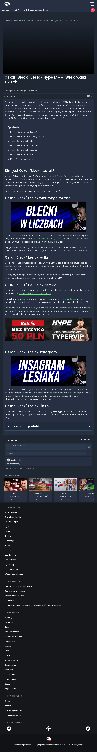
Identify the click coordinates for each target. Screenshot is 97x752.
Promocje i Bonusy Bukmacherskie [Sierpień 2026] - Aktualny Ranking (33, 605)
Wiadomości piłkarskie (14, 574)
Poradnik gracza (11, 600)
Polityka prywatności (13, 710)
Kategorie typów (11, 660)
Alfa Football (10, 674)
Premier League (11, 522)
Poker (7, 651)
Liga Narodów (10, 555)
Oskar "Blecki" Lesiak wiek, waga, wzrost (27, 136)
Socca (7, 684)
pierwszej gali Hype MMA (51, 238)
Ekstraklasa (9, 545)
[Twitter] (88, 728)
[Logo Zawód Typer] (6, 4)
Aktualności (9, 622)
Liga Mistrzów (10, 560)
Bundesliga (9, 541)
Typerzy (8, 627)
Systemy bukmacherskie (15, 591)
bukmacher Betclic (67, 299)
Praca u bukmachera (13, 636)
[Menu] (92, 4)
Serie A (8, 550)
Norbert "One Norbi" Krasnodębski (35, 293)
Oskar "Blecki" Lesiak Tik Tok (22, 154)
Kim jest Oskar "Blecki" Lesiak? (23, 132)
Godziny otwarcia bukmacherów (18, 586)
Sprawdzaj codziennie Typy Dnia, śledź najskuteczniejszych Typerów (26, 10)
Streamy (8, 617)
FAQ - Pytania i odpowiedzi (22, 159)
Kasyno (8, 646)
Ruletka (8, 655)
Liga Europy (9, 564)
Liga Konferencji (11, 569)
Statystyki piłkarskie (13, 517)
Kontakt (8, 706)
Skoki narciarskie (11, 665)
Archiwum (9, 670)
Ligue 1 (7, 526)
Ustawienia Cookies (13, 715)
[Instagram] (48, 728)
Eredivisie (8, 536)
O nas (7, 701)
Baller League (10, 679)
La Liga (7, 531)
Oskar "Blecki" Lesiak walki (21, 141)
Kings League (10, 689)
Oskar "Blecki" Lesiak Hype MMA (24, 145)
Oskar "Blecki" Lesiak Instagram (24, 150)
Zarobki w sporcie (12, 632)
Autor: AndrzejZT (10, 96)
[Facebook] (9, 728)
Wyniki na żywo (11, 512)
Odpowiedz (18, 468)
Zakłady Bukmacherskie (14, 596)
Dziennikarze (10, 641)
